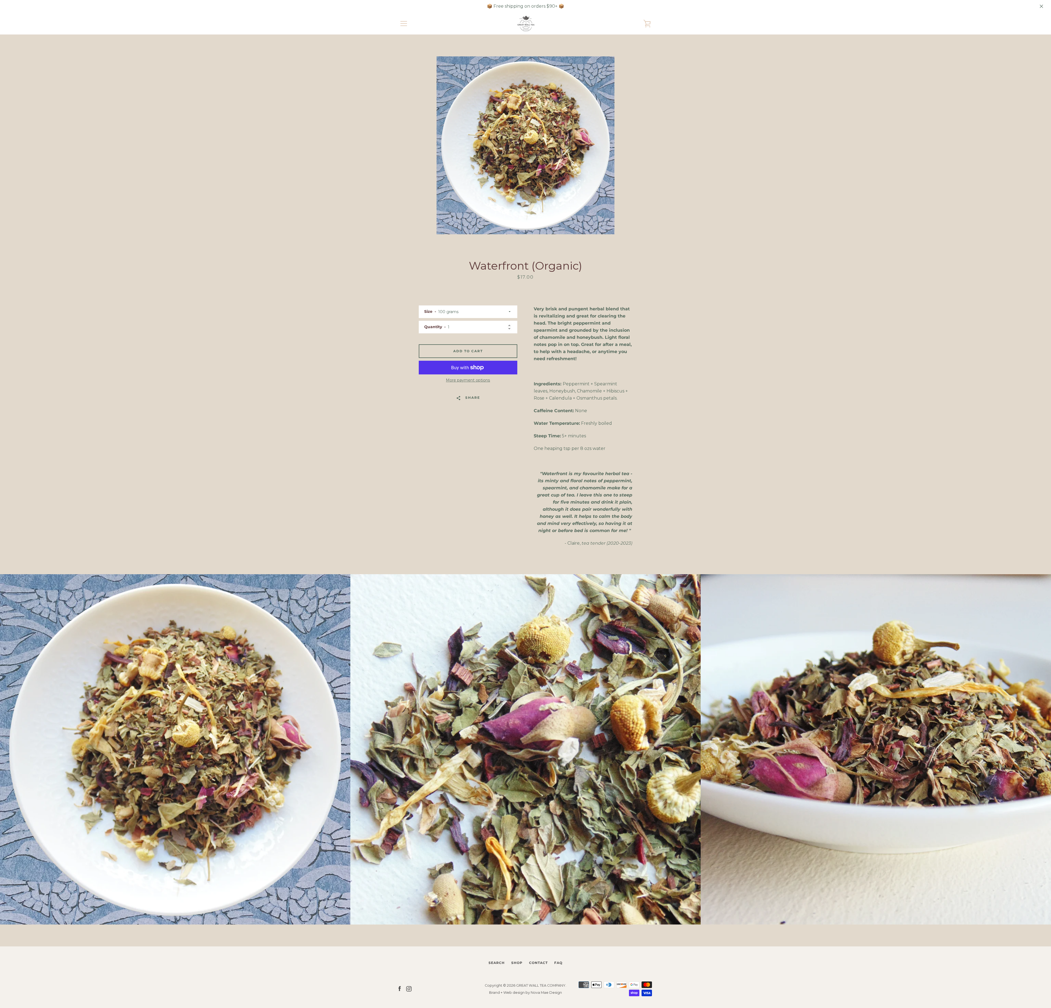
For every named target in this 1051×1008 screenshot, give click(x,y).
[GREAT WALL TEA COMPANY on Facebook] (399, 988)
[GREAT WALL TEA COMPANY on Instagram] (409, 988)
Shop (516, 963)
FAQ (558, 963)
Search (497, 963)
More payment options (468, 380)
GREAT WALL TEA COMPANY (540, 985)
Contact (538, 963)
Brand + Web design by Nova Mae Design (525, 992)
